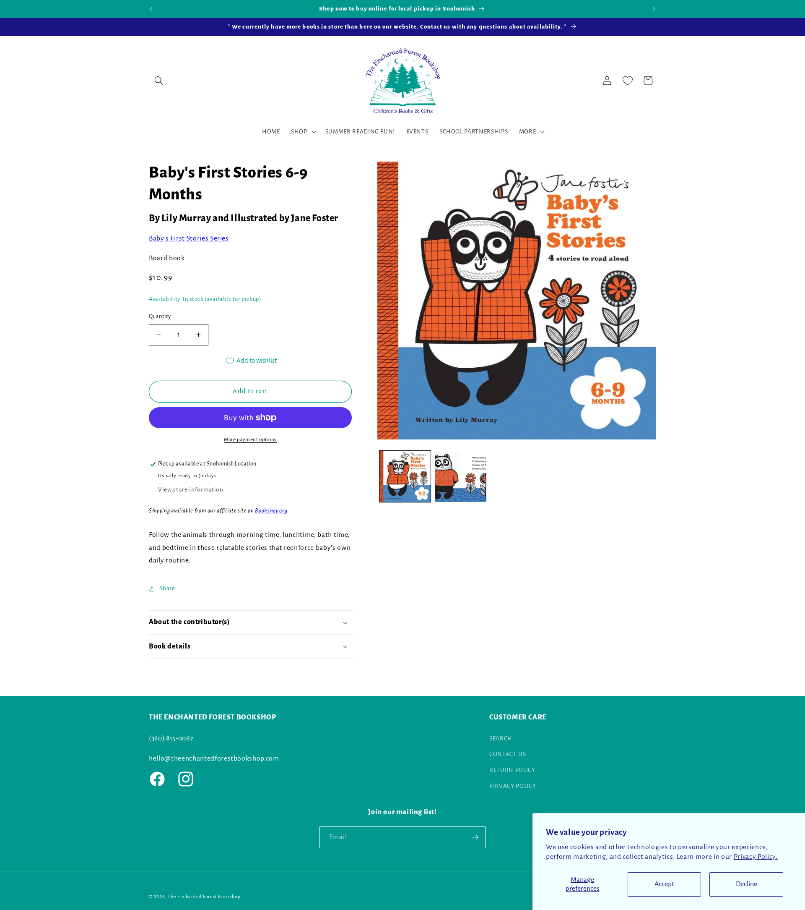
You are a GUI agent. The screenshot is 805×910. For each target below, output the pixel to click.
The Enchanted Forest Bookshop (204, 896)
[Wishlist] (628, 81)
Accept (664, 884)
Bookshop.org (271, 511)
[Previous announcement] (151, 9)
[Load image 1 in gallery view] (405, 476)
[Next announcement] (654, 9)
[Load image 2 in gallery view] (460, 476)
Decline (746, 884)
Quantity (160, 316)
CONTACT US (507, 754)
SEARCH (500, 738)
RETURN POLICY (512, 769)
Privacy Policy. (756, 856)
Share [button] (167, 588)
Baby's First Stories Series (189, 238)
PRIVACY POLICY (512, 785)
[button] (159, 81)
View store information (190, 489)
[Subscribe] (475, 837)
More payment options (250, 439)
